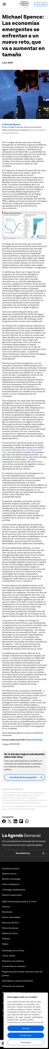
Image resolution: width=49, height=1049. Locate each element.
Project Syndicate (33, 739)
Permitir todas (25, 1035)
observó (25, 450)
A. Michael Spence (11, 124)
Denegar (25, 1028)
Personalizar (26, 1042)
